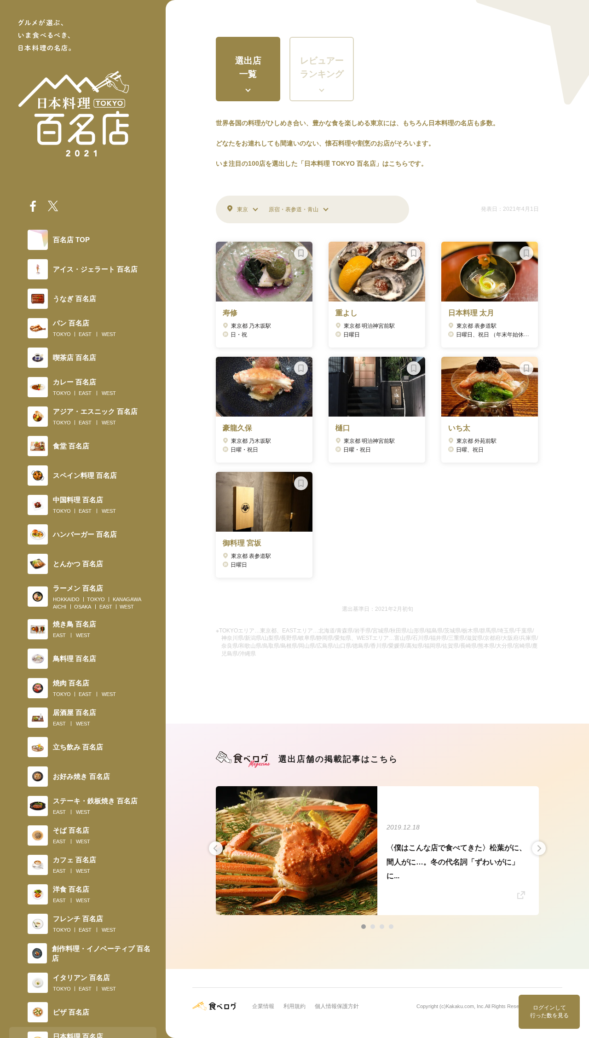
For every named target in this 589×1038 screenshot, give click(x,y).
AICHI (59, 606)
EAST (85, 334)
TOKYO (62, 334)
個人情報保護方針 (337, 1006)
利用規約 (294, 1006)
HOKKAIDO (66, 599)
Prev (216, 848)
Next (539, 848)
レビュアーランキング (322, 67)
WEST (109, 334)
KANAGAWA (127, 599)
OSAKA (82, 606)
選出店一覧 (248, 67)
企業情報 (263, 1006)
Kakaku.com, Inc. (465, 1006)
